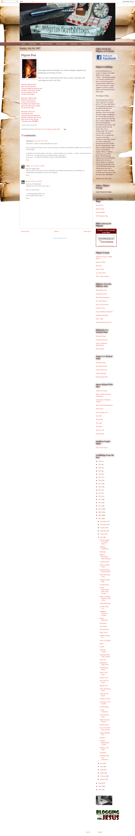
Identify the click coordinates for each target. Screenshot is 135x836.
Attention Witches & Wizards (104, 613)
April (102, 770)
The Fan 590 (100, 430)
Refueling (103, 552)
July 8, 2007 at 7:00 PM (37, 166)
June (101, 763)
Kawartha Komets (101, 366)
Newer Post (25, 231)
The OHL (99, 416)
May (101, 766)
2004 (100, 789)
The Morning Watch (104, 669)
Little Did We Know (104, 695)
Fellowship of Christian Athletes (103, 401)
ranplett (88, 832)
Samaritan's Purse (101, 294)
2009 (100, 512)
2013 (100, 499)
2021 (100, 477)
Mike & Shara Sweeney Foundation (103, 395)
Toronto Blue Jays (101, 370)
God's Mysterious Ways (105, 690)
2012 (100, 502)
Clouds (102, 647)
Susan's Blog (100, 269)
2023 (100, 471)
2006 (100, 783)
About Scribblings (61, 44)
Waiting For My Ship (105, 581)
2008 (100, 515)
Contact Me (73, 44)
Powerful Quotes (85, 44)
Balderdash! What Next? (104, 664)
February (103, 776)
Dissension (103, 623)
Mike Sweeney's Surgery (105, 721)
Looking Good (104, 562)
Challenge (103, 752)
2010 (100, 509)
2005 (100, 786)
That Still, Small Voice (105, 576)
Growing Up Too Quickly (105, 703)
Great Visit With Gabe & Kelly (105, 729)
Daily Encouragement (103, 297)
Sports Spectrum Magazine (104, 405)
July (101, 537)
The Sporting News (102, 412)
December (103, 521)
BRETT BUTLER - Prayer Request (105, 557)
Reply (27, 160)
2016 (100, 490)
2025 (100, 464)
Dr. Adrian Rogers (101, 301)
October (103, 528)
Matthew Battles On (105, 636)
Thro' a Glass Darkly (102, 276)
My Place (99, 266)
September (103, 531)
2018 (100, 487)
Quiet (101, 643)
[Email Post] (64, 129)
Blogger (100, 832)
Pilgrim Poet (104, 686)
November (103, 524)
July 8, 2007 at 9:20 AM (40, 141)
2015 (100, 493)
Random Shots (104, 725)
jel (26, 181)
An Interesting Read (104, 716)
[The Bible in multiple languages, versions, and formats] (106, 243)
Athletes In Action (101, 391)
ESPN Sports (100, 434)
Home (23, 44)
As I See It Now (101, 273)
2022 (100, 474)
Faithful (102, 738)
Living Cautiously (104, 711)
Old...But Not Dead (104, 682)
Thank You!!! (104, 678)
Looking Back (104, 585)
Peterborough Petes (102, 377)
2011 (100, 506)
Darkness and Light (104, 748)
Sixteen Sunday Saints (105, 566)
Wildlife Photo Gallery (46, 44)
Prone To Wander (105, 640)
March (102, 773)
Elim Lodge (99, 319)
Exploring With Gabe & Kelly (105, 655)
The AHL (99, 423)
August (102, 534)
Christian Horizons (102, 340)
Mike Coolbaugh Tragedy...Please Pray (105, 598)
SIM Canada (100, 349)
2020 (100, 480)
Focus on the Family (102, 304)
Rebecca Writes (101, 262)
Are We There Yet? (104, 607)
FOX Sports (99, 409)
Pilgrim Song (100, 209)
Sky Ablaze (103, 626)
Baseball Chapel (101, 336)
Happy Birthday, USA (105, 734)
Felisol (28, 166)
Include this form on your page (106, 246)
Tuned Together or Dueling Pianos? (105, 542)
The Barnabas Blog (102, 216)
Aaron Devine (104, 629)
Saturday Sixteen (105, 699)
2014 (100, 496)
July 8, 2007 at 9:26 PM (35, 181)
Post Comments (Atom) (60, 238)
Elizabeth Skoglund (102, 315)
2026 (100, 461)
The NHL (99, 426)
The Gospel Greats (102, 447)
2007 (100, 518)
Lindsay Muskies (101, 373)
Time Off (103, 660)
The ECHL (99, 419)
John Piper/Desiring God (103, 322)
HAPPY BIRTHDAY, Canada (105, 742)
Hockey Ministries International (101, 344)
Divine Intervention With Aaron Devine (104, 590)
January (102, 779)
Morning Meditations (104, 548)
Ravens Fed (99, 205)
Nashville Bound (105, 603)
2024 (100, 468)
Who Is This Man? (104, 673)
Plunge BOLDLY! (104, 619)
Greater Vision (100, 308)
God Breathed (104, 707)
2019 (100, 483)
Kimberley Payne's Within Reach (104, 257)
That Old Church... (103, 651)
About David (32, 44)
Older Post (87, 231)
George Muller (100, 212)
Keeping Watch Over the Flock (105, 571)
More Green (103, 632)
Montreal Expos (101, 362)
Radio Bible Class (101, 290)
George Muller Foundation (104, 312)
